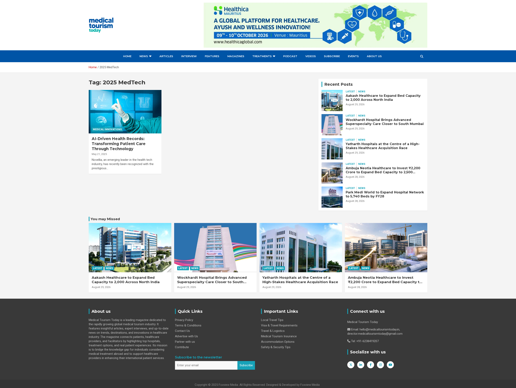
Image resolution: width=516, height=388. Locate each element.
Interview (189, 56)
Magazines (235, 56)
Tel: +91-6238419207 (365, 341)
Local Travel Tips (272, 320)
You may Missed (105, 219)
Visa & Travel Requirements (279, 325)
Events (353, 56)
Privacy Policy (184, 320)
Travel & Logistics (273, 331)
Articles (166, 56)
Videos (310, 56)
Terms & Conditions (188, 325)
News (143, 56)
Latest (350, 91)
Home (127, 56)
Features (212, 56)
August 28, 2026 (355, 176)
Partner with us (185, 342)
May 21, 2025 (99, 154)
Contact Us (182, 331)
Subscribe (332, 56)
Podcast (290, 56)
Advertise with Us (186, 336)
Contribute (182, 347)
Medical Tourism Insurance (279, 336)
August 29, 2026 (355, 104)
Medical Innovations (107, 129)
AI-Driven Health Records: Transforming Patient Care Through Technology (119, 143)
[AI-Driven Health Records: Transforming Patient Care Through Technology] (125, 112)
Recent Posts (338, 84)
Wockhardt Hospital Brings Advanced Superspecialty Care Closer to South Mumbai (385, 122)
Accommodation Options (277, 342)
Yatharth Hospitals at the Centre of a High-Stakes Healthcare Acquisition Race (383, 146)
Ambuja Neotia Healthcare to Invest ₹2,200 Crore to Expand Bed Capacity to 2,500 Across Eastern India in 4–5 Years (383, 172)
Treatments (262, 56)
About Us (374, 56)
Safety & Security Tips (275, 347)
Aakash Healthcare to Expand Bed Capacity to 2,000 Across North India (383, 97)
